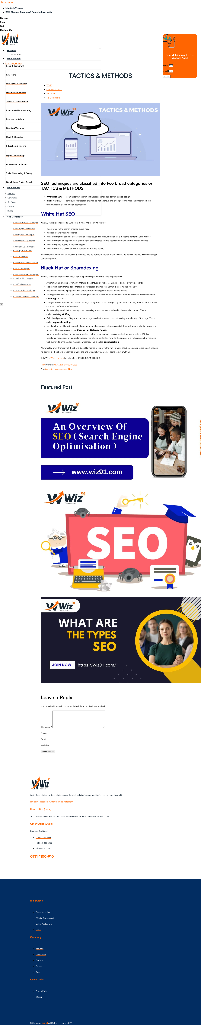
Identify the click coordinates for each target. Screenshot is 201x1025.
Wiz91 (45, 1023)
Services (11, 50)
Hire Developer (15, 216)
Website (45, 745)
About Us (11, 193)
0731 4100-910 (42, 856)
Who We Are (13, 187)
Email (165, 70)
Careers (11, 206)
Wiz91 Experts (57, 358)
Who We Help (14, 58)
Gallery (10, 210)
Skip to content (7, 2)
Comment (46, 727)
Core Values (13, 198)
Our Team (12, 202)
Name (166, 65)
